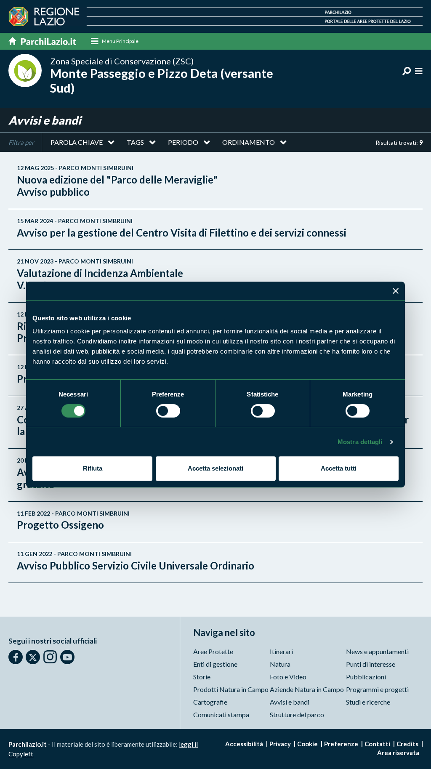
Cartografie (210, 702)
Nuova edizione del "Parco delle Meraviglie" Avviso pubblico (117, 181)
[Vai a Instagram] (50, 656)
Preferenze (341, 744)
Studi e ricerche (368, 702)
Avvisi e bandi (289, 702)
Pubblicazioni (366, 677)
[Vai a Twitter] (33, 657)
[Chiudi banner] (396, 291)
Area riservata (398, 752)
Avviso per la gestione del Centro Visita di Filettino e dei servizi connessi (181, 228)
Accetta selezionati (215, 468)
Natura (280, 664)
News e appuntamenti (377, 651)
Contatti (377, 744)
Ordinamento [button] (248, 142)
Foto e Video (288, 677)
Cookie (307, 744)
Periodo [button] (183, 142)
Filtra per (21, 142)
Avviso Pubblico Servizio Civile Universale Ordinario (135, 561)
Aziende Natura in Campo (307, 689)
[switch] (168, 411)
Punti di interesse (370, 664)
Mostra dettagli (360, 441)
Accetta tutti (339, 468)
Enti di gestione (215, 664)
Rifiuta (92, 468)
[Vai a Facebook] (15, 657)
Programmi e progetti (377, 689)
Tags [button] (135, 142)
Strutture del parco (297, 714)
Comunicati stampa (221, 714)
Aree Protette (213, 651)
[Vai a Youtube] (67, 657)
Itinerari (281, 651)
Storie (201, 677)
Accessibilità (244, 744)
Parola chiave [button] (77, 142)
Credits (407, 744)
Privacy (280, 744)
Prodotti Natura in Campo (231, 689)
